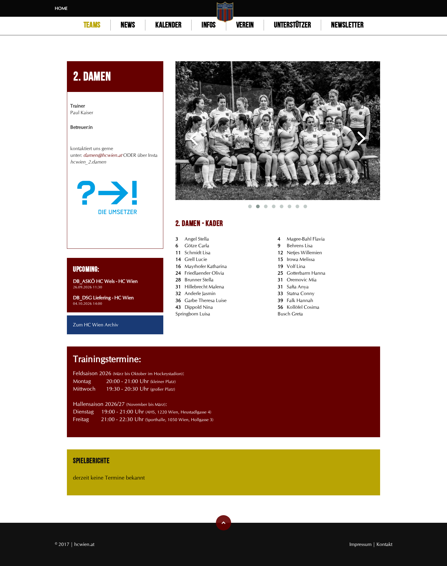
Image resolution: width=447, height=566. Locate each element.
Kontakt (384, 544)
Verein (245, 25)
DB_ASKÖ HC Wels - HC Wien (105, 281)
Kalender (168, 25)
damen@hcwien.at (102, 155)
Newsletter (347, 25)
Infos (209, 25)
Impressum (361, 544)
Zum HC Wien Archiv (95, 325)
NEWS (128, 25)
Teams (92, 25)
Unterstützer (292, 25)
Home (61, 8)
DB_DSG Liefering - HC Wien (103, 298)
